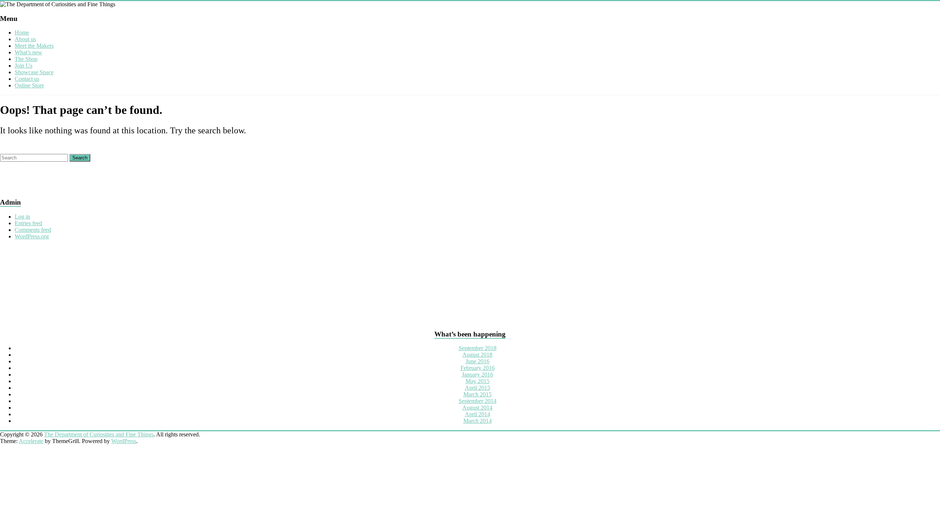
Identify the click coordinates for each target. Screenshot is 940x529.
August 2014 (477, 407)
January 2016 (477, 374)
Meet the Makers (34, 46)
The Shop (26, 59)
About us (25, 39)
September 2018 (477, 348)
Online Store (29, 85)
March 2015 (477, 394)
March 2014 (477, 421)
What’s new (28, 52)
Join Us (23, 65)
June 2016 (477, 361)
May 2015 (477, 381)
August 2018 (477, 355)
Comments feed (33, 230)
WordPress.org (32, 236)
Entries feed (28, 223)
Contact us (27, 79)
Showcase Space (34, 72)
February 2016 (477, 368)
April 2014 (477, 414)
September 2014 (477, 401)
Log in (22, 216)
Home (22, 32)
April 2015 (477, 388)
